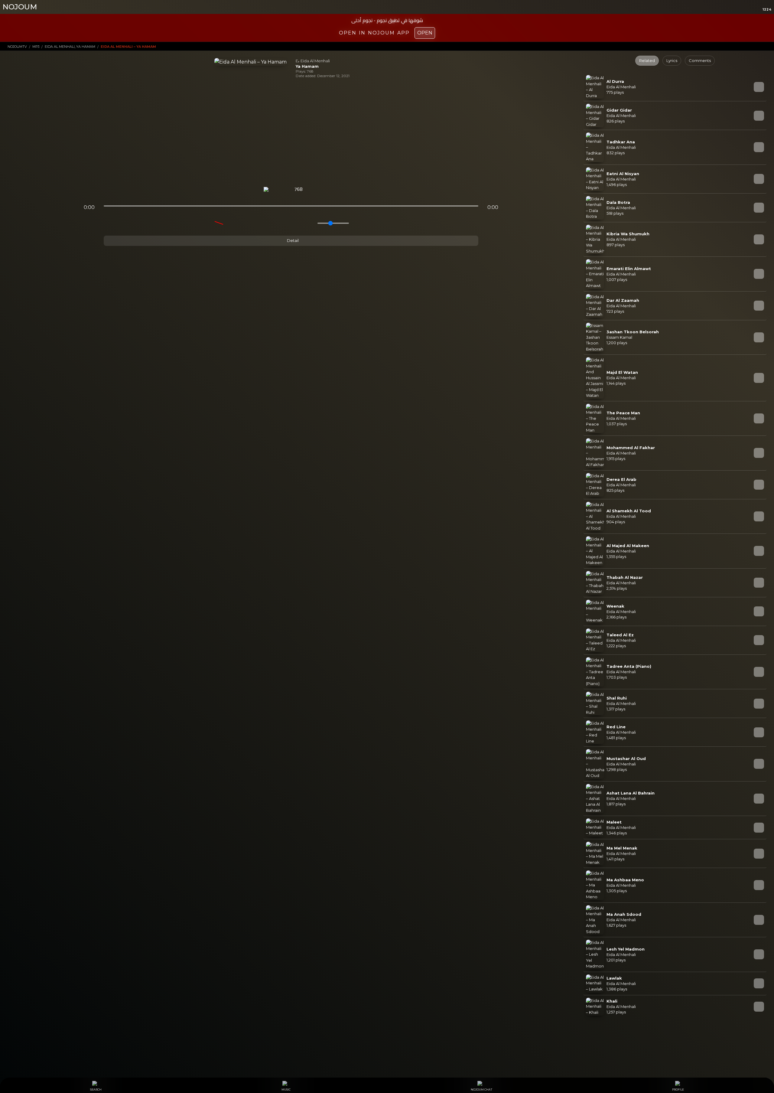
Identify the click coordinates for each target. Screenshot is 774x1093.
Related (647, 60)
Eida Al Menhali (315, 60)
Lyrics (671, 60)
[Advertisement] (291, 132)
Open (424, 33)
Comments (700, 60)
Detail (292, 240)
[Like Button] (314, 189)
